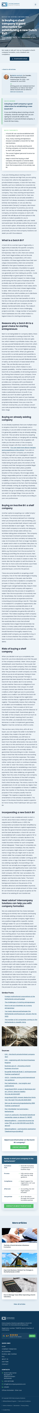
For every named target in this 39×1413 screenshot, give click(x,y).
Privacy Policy (25, 1405)
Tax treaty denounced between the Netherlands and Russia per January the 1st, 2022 (21, 1013)
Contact (5, 1364)
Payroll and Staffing (9, 1354)
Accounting (6, 1351)
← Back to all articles (9, 69)
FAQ (3, 1357)
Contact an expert (20, 1147)
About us (5, 1359)
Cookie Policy (6, 1410)
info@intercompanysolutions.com (15, 1384)
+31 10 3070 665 (9, 1381)
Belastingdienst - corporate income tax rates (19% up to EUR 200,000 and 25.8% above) (19, 1123)
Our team (5, 1362)
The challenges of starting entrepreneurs (20, 1002)
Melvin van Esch (7, 37)
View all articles (19, 1304)
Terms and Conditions (24, 1401)
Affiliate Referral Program (9, 1401)
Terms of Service (7, 1405)
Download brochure (20, 59)
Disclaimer (17, 1405)
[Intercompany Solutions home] (11, 4)
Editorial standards (16, 92)
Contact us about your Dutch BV (18, 1206)
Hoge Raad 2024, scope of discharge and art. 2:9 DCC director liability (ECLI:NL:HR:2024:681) (20, 1091)
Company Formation (9, 1349)
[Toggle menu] (35, 4)
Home (4, 1346)
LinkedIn (6, 1387)
